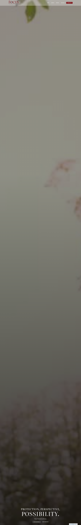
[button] (48, 3)
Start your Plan (45, 521)
